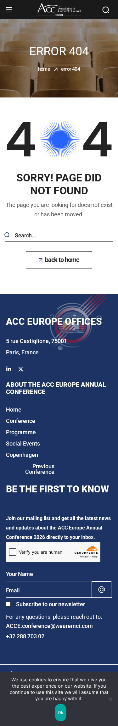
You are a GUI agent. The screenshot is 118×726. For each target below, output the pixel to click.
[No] (110, 699)
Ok (61, 712)
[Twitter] (21, 369)
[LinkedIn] (9, 369)
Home (44, 69)
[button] (105, 10)
